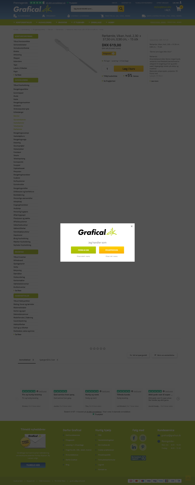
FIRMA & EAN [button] (83, 250)
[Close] (132, 226)
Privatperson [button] (111, 250)
